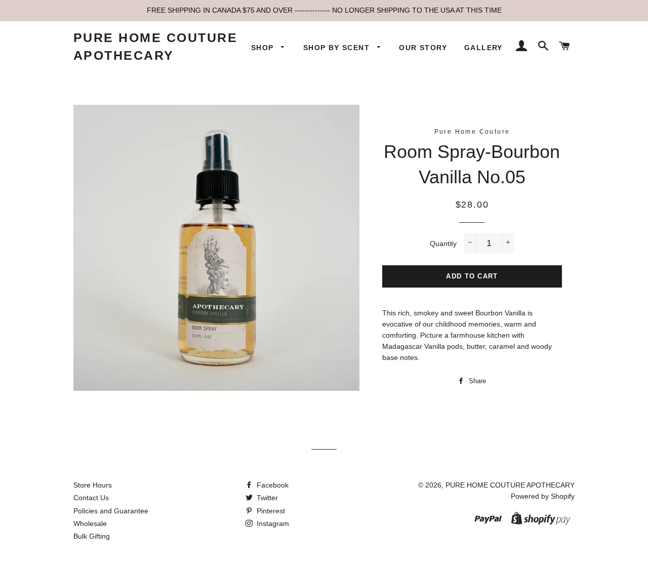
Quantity (443, 243)
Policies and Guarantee (110, 511)
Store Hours (92, 485)
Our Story (423, 48)
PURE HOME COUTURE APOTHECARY (155, 46)
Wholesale (90, 523)
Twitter (266, 498)
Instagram (272, 523)
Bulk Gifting (91, 536)
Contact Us (91, 498)
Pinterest (270, 511)
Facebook (272, 485)
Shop (263, 48)
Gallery (483, 48)
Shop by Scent (338, 48)
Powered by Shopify (543, 496)
